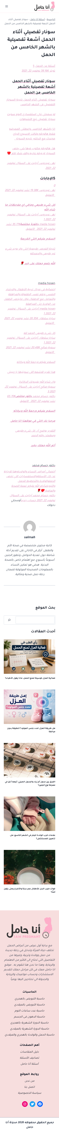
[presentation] (29, 656)
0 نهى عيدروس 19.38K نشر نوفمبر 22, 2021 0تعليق (30, 190)
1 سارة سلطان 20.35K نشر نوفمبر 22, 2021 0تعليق (29, 318)
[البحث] (9, 620)
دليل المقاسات (29, 1052)
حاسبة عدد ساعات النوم (29, 1011)
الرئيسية (51, 20)
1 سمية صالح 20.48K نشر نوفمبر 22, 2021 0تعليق (30, 347)
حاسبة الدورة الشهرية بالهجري (29, 1023)
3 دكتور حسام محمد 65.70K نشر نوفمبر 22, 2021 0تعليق (31, 396)
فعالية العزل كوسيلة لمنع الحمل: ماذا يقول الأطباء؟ (30, 678)
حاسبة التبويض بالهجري (30, 999)
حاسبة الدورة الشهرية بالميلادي (29, 1029)
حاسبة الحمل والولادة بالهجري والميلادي (29, 1035)
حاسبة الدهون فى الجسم (29, 1017)
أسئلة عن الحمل (45, 66)
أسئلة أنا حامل (37, 20)
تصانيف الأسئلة (29, 1058)
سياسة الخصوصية (29, 1093)
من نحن (29, 1081)
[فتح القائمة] (7, 6)
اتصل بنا (29, 1087)
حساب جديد (28, 500)
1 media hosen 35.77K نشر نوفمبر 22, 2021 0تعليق (30, 224)
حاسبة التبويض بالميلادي (29, 1005)
